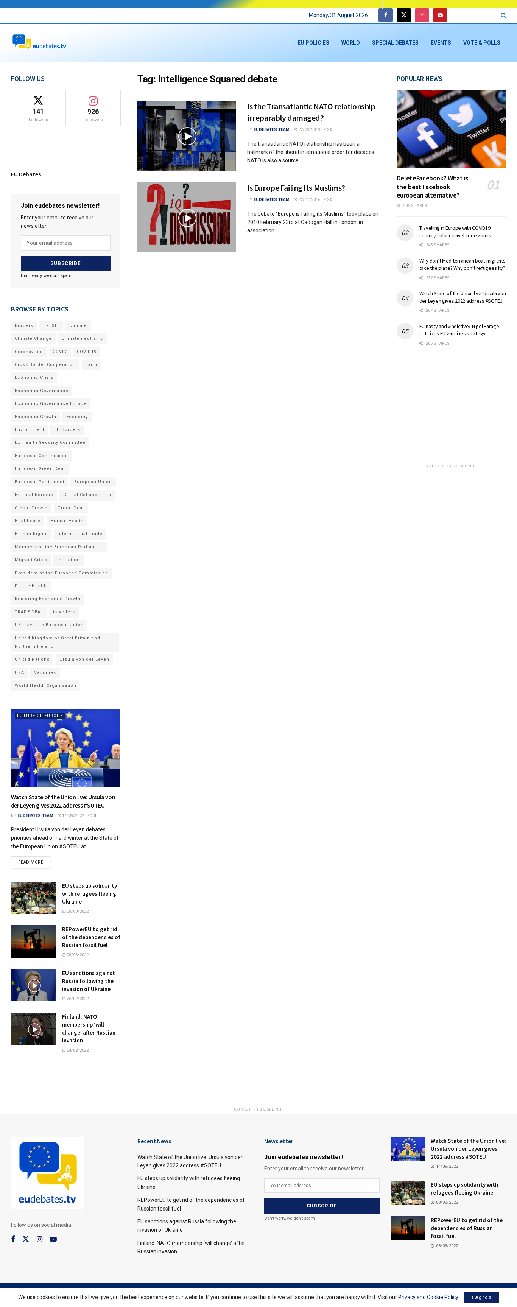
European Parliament (39, 481)
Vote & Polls (481, 43)
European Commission (41, 455)
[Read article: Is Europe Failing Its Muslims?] (186, 217)
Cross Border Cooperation (45, 364)
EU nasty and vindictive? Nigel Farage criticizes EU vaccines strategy (459, 330)
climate (78, 325)
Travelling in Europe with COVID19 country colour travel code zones (455, 231)
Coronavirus (29, 351)
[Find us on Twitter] (404, 15)
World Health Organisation (45, 685)
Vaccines (45, 672)
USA (19, 672)
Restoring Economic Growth (48, 598)
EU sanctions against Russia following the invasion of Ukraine (88, 981)
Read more (34, 860)
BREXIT (51, 325)
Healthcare (27, 520)
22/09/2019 (308, 129)
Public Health (31, 585)
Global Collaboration (87, 494)
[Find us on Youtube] (440, 15)
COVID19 (87, 351)
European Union (93, 481)
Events (441, 43)
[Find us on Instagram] (422, 15)
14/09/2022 (72, 815)
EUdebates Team (272, 129)
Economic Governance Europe (51, 403)
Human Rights (31, 533)
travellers (64, 612)
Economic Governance (42, 390)
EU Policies (313, 43)
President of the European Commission (61, 573)
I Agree (482, 1297)
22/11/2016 (308, 199)
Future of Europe (40, 715)
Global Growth (31, 508)
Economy (77, 416)
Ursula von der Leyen (84, 659)
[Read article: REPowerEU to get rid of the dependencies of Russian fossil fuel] (33, 941)
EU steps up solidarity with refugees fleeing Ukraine (89, 893)
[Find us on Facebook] (385, 15)
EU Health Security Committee (50, 442)
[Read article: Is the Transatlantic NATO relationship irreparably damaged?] (186, 136)
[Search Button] (503, 15)
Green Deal (71, 508)
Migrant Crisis (31, 559)
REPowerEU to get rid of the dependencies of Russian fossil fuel (91, 937)
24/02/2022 (77, 1050)
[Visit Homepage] (39, 43)
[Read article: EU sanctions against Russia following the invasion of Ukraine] (33, 985)
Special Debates (395, 43)
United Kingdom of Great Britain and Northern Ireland (57, 642)
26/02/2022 (77, 998)
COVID (60, 351)
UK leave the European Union (49, 624)
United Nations (32, 659)
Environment (29, 429)
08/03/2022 (77, 911)
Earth (91, 364)
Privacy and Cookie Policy (428, 1297)
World (350, 43)
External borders (34, 494)
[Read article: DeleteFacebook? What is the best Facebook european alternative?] (451, 129)
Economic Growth (35, 416)
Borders (24, 325)
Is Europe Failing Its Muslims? (296, 187)
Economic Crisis (34, 377)
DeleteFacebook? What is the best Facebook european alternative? (433, 186)
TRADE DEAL (29, 612)
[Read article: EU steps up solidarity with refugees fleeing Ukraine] (33, 898)
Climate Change (33, 338)
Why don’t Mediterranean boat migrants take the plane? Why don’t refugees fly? (462, 264)
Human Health (67, 520)
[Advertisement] (453, 410)
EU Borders (67, 429)
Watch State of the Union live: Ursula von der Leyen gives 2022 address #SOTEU (462, 297)
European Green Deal (40, 468)
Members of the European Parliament (59, 547)
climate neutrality (82, 338)
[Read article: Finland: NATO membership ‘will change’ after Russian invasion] (33, 1029)
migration (68, 559)
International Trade (80, 533)
